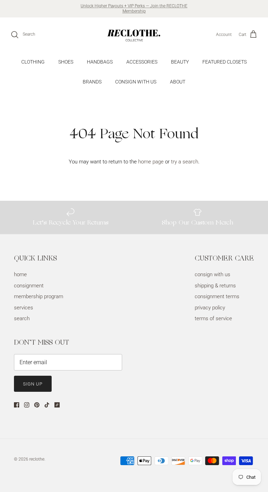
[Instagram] (26, 404)
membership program (38, 296)
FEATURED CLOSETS (224, 62)
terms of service (213, 318)
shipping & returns (215, 285)
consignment (29, 285)
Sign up (33, 384)
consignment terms (217, 296)
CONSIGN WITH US (135, 82)
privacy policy (210, 307)
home (20, 274)
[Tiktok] (47, 404)
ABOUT (177, 82)
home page (151, 162)
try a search (184, 162)
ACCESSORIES (141, 62)
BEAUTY (180, 62)
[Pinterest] (36, 404)
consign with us (212, 274)
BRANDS (92, 82)
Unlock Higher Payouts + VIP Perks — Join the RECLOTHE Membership (134, 8)
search (22, 318)
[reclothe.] (134, 34)
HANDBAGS (100, 62)
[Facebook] (16, 404)
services (23, 307)
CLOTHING (33, 62)
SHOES (65, 62)
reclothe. (37, 459)
